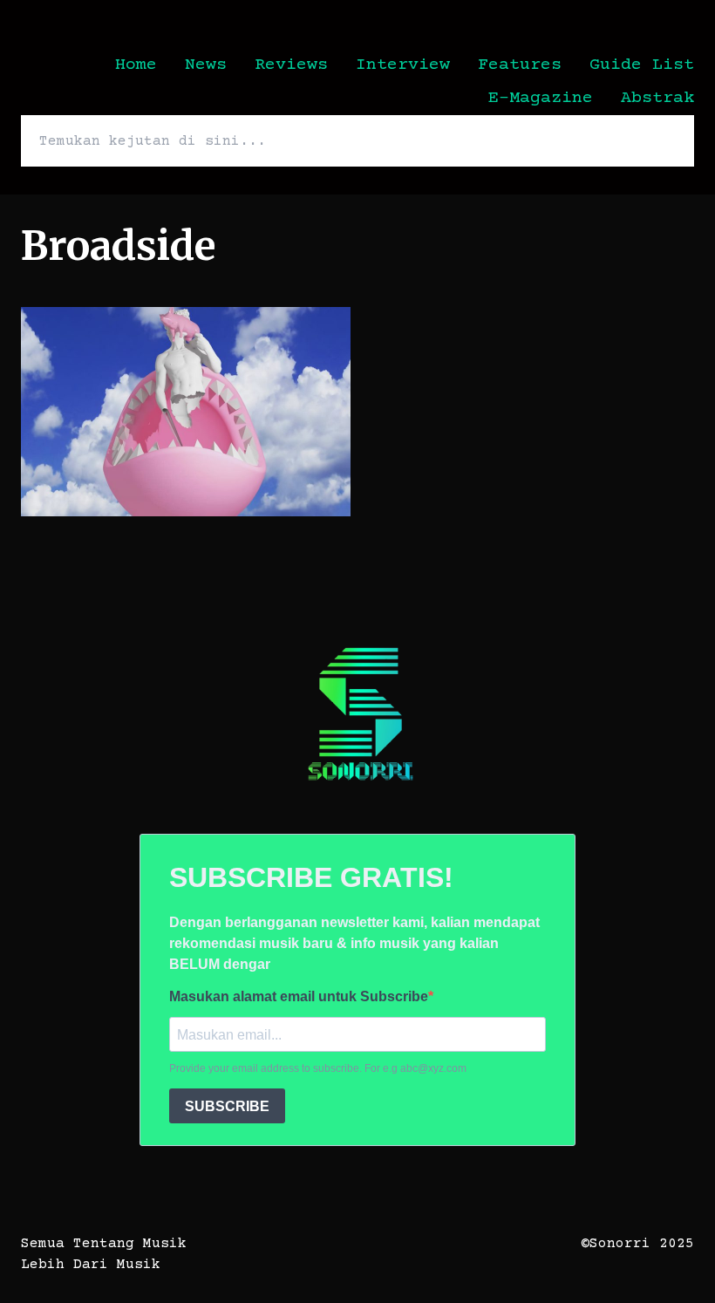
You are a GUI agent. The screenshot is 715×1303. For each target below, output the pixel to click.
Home (136, 65)
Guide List (641, 65)
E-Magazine (540, 98)
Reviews (291, 65)
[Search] (659, 141)
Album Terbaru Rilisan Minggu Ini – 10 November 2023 (182, 328)
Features (520, 65)
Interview (403, 65)
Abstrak (657, 98)
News (206, 65)
